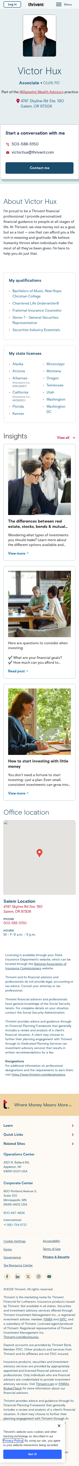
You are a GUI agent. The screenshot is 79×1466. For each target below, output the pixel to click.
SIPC (62, 1319)
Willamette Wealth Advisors (42, 92)
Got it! (32, 1454)
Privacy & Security (56, 1257)
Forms (8, 1249)
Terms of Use (52, 1249)
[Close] (59, 1426)
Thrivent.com (45, 1384)
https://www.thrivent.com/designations (38, 1074)
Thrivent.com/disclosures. (21, 1337)
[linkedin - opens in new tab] (17, 1276)
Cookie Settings (15, 1241)
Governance (12, 1257)
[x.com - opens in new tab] (28, 1276)
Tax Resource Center (18, 1265)
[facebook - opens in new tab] (7, 1276)
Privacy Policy (13, 1440)
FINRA (48, 1319)
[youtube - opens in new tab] (49, 1276)
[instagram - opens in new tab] (38, 1276)
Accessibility (51, 1241)
